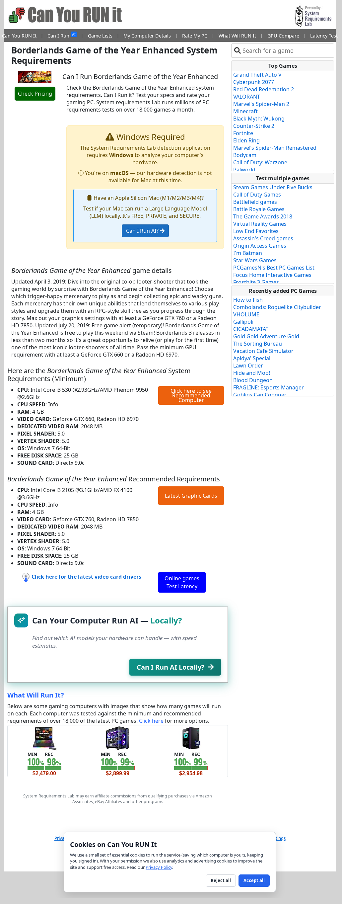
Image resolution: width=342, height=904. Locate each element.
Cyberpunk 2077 (253, 82)
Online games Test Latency (182, 582)
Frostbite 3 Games (256, 282)
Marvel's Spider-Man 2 (261, 104)
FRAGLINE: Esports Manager (268, 387)
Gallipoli (243, 321)
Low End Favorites (256, 231)
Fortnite (243, 133)
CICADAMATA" (250, 329)
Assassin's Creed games (263, 238)
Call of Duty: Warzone (260, 162)
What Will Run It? (35, 695)
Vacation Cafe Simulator (263, 351)
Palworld (244, 169)
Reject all (221, 880)
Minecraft (245, 111)
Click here (151, 720)
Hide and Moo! (251, 372)
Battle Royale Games (259, 209)
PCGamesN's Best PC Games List (273, 267)
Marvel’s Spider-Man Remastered (274, 147)
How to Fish (248, 299)
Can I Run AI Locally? (171, 667)
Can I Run (61, 35)
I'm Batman (247, 253)
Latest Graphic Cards (191, 495)
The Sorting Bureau (257, 343)
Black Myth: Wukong (259, 118)
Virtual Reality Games (260, 223)
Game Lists (100, 36)
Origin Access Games (259, 245)
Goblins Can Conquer (260, 394)
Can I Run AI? (143, 230)
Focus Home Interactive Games (272, 275)
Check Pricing (35, 93)
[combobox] (286, 50)
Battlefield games (255, 201)
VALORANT (246, 96)
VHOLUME (246, 314)
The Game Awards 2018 (262, 216)
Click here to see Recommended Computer (191, 395)
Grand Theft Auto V (257, 74)
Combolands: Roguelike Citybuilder (277, 307)
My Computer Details (147, 36)
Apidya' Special (251, 358)
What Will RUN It (237, 36)
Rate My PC (194, 36)
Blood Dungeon (253, 380)
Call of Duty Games (257, 194)
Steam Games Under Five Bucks (272, 187)
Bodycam (244, 155)
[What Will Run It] (44, 737)
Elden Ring (246, 140)
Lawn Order (248, 365)
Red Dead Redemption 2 (263, 89)
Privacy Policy (159, 867)
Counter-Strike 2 (253, 125)
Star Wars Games (255, 260)
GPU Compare (283, 36)
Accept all (254, 880)
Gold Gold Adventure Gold (266, 336)
